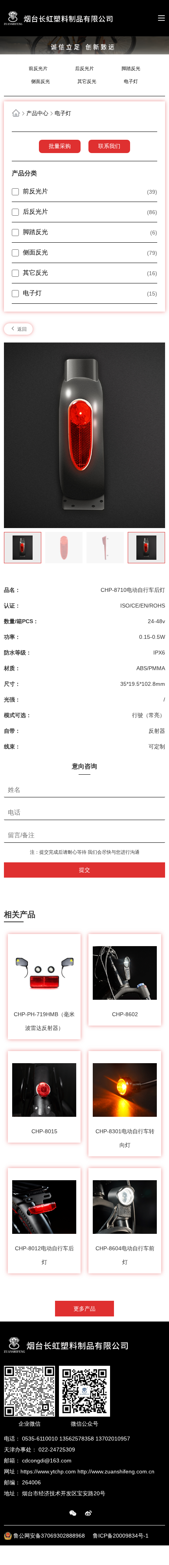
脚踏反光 (130, 68)
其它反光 (86, 81)
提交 (84, 870)
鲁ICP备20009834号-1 (121, 1536)
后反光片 (84, 68)
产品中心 (37, 113)
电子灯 (131, 81)
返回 (21, 329)
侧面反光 (40, 81)
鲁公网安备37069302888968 (49, 1536)
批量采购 (60, 146)
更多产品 (84, 1308)
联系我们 (109, 146)
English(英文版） (144, 1555)
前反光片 (38, 68)
